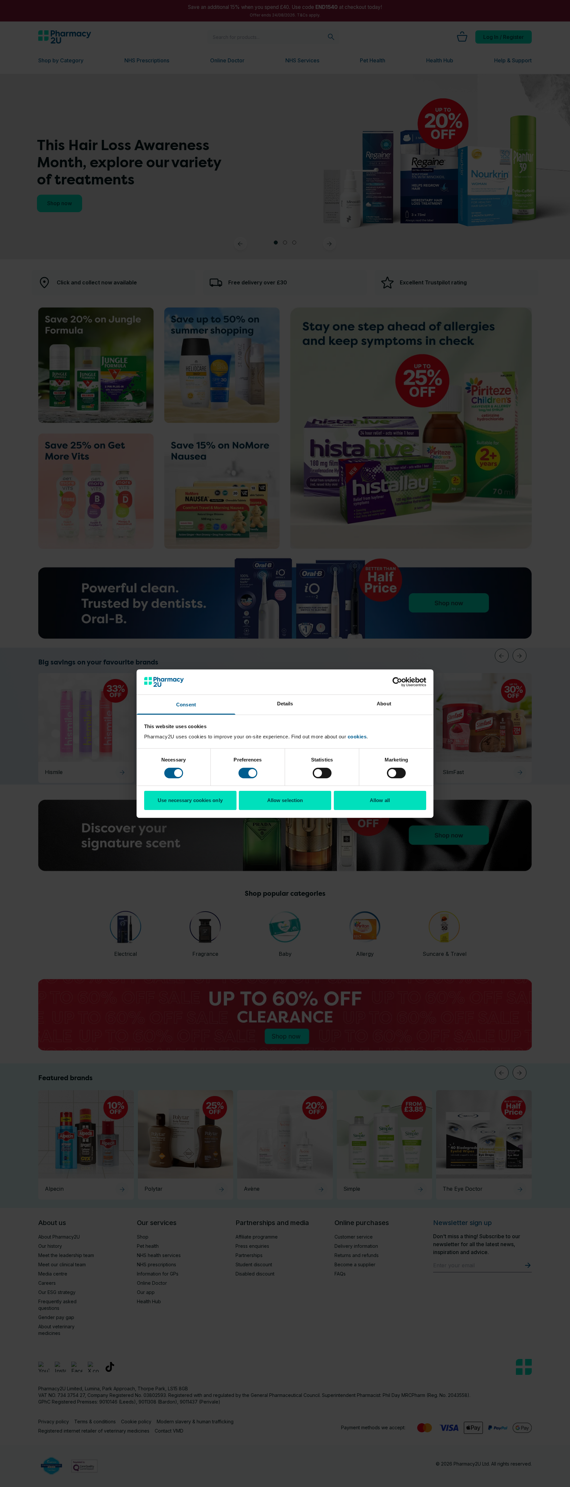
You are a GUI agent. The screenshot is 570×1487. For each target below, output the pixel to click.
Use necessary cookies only (190, 800)
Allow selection (285, 800)
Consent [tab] (186, 704)
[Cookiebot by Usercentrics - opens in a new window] (397, 682)
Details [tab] (285, 703)
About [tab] (384, 703)
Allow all (380, 800)
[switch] (247, 773)
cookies (357, 736)
